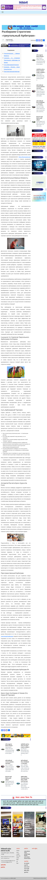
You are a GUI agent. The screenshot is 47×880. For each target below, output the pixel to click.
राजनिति (17, 854)
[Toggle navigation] (2, 12)
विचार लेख (18, 856)
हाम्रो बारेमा (3, 865)
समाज (17, 852)
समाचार (17, 850)
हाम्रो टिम (3, 867)
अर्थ (17, 861)
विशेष (17, 860)
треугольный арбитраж (7, 636)
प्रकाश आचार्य (26, 867)
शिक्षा (17, 863)
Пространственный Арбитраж (11, 72)
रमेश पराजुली (26, 869)
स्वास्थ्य (17, 858)
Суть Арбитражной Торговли (11, 65)
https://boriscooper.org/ (25, 157)
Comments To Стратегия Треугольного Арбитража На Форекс (12, 60)
